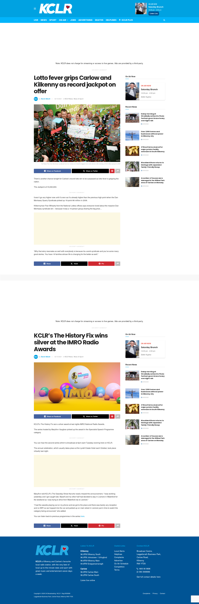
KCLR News (69, 99)
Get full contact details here (148, 576)
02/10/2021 (58, 99)
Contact (162, 593)
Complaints (119, 557)
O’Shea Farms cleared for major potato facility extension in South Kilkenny (152, 149)
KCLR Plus (127, 20)
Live (36, 20)
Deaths (99, 20)
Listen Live (154, 13)
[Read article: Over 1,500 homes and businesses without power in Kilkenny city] (132, 135)
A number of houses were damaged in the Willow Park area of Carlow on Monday (153, 180)
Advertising (85, 20)
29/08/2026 (145, 124)
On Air (62, 20)
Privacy (155, 593)
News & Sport (78, 99)
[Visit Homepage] (55, 8)
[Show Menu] (35, 8)
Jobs (73, 20)
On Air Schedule (121, 563)
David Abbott (45, 99)
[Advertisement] (99, 42)
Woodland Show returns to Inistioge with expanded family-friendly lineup (152, 164)
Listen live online (87, 580)
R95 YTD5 (141, 563)
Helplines (111, 20)
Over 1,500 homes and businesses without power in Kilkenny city (152, 133)
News (44, 20)
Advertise (118, 560)
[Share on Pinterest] (112, 171)
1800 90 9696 (144, 568)
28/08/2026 (145, 186)
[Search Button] (164, 20)
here (82, 516)
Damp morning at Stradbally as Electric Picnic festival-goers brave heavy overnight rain (153, 117)
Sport (52, 20)
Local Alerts (119, 550)
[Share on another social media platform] (117, 171)
